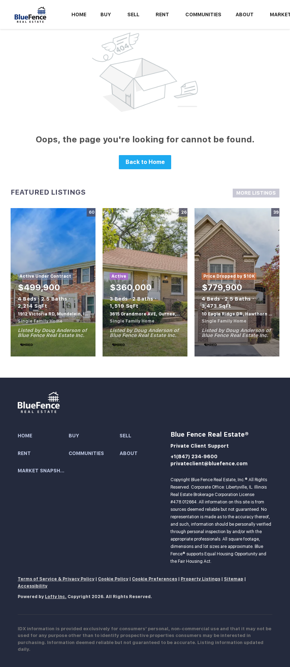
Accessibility (32, 586)
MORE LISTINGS (256, 193)
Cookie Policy (113, 579)
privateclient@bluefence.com (209, 463)
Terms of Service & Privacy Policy (56, 579)
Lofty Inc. (55, 596)
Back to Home (145, 162)
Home (78, 14)
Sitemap (233, 579)
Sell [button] (133, 14)
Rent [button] (162, 14)
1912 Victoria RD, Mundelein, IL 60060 (60, 314)
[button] (43, 436)
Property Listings (200, 579)
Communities (203, 14)
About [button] (245, 14)
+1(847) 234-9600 (194, 456)
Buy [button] (105, 14)
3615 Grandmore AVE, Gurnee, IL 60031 (153, 314)
